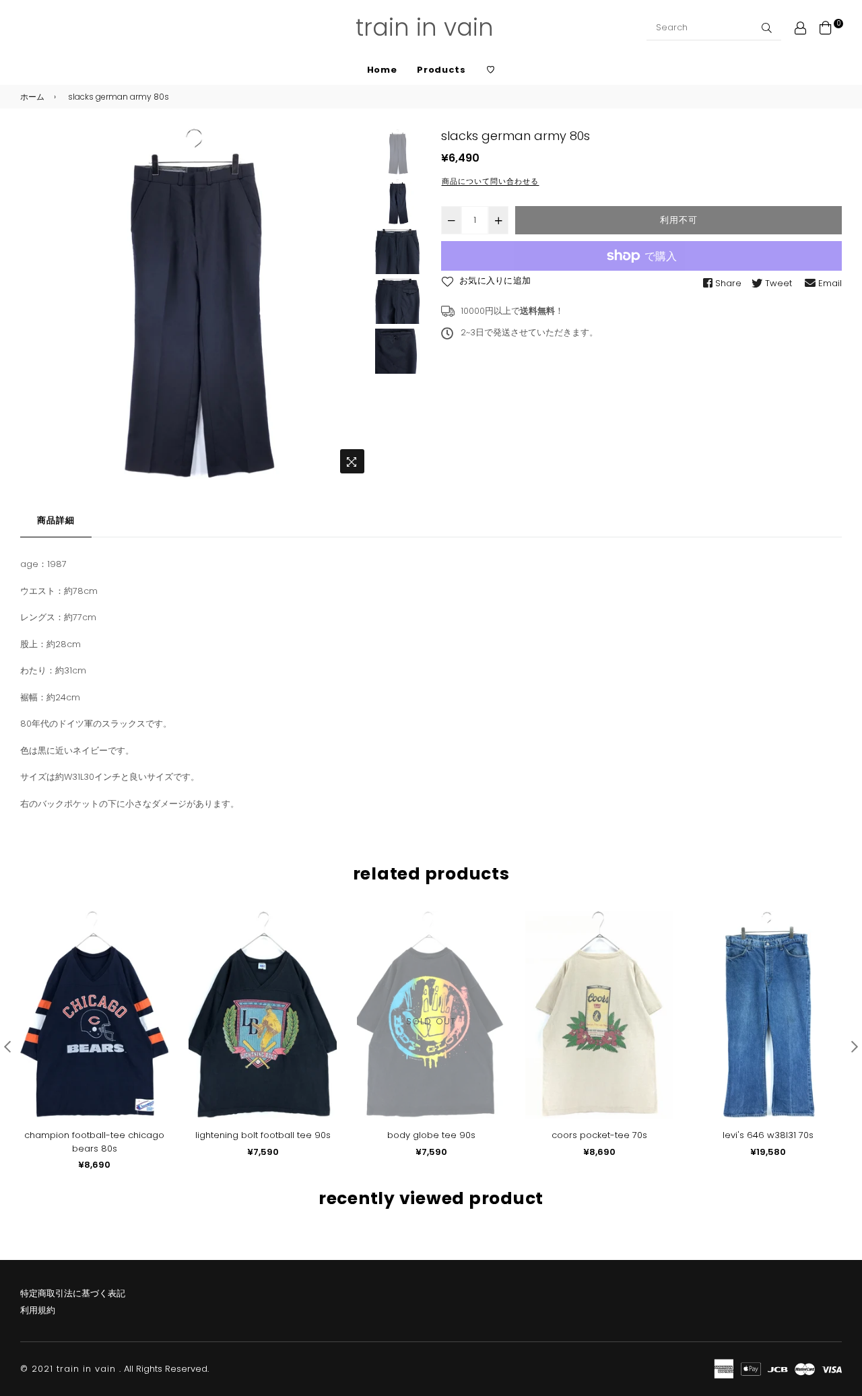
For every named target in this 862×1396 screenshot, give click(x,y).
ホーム (32, 96)
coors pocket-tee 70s (431, 1135)
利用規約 (37, 1310)
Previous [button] (37, 304)
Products (441, 69)
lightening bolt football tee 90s (94, 1135)
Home (382, 69)
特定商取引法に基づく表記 (72, 1293)
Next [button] (354, 304)
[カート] (826, 27)
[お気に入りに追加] (153, 943)
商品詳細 (56, 520)
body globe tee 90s (263, 1135)
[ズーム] (352, 461)
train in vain (425, 27)
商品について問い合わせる (490, 181)
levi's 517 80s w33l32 (768, 1135)
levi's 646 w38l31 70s (599, 1135)
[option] (195, 304)
